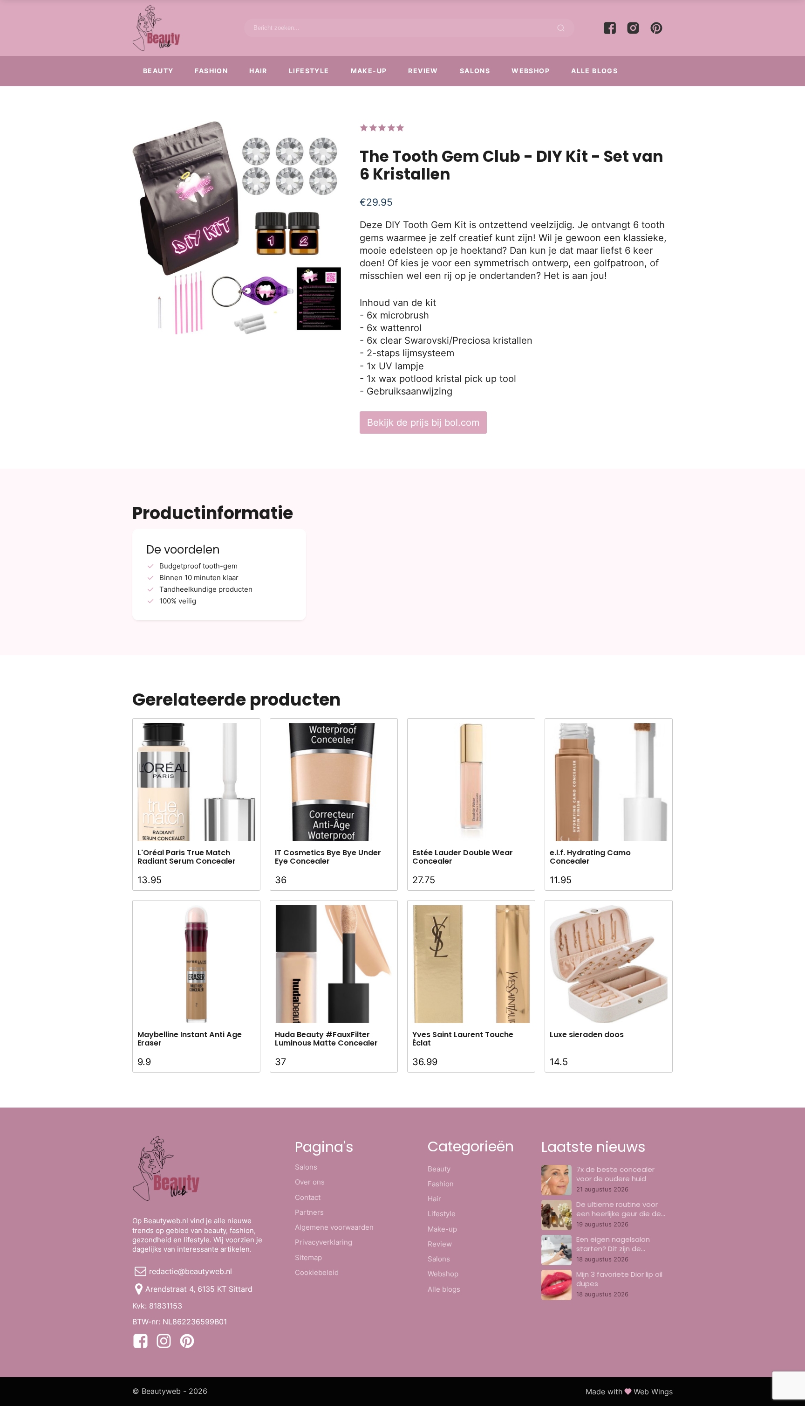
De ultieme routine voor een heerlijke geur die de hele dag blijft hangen (618, 1213)
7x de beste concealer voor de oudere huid (615, 1174)
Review (423, 71)
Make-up (369, 71)
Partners (309, 1212)
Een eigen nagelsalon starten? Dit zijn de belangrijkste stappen (614, 1248)
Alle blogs (594, 71)
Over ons (310, 1181)
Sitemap (308, 1257)
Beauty (158, 71)
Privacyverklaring (323, 1242)
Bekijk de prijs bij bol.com (423, 422)
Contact (308, 1197)
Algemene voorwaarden (334, 1227)
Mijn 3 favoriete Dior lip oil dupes (619, 1278)
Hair (258, 71)
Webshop (531, 71)
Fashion (211, 71)
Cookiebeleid (317, 1272)
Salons (475, 71)
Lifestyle (309, 71)
